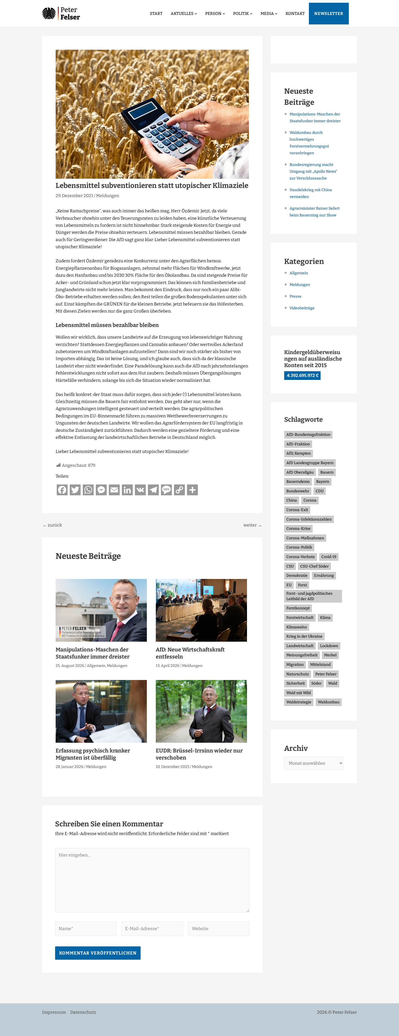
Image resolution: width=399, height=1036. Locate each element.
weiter (252, 525)
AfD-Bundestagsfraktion (308, 434)
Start (156, 13)
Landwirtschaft (300, 646)
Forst (302, 585)
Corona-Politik (299, 547)
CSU (290, 566)
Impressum (54, 1012)
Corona (309, 500)
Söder (316, 683)
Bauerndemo (298, 481)
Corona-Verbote (300, 557)
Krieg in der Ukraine (304, 636)
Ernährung (324, 575)
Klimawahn (296, 627)
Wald (332, 683)
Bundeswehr (297, 491)
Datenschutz (83, 1012)
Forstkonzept (298, 608)
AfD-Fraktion (298, 444)
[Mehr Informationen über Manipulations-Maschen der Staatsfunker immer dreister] (101, 610)
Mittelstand (320, 664)
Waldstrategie (298, 702)
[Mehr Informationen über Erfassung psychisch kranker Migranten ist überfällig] (101, 711)
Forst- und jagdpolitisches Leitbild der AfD (309, 596)
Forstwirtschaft (300, 617)
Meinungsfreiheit (302, 655)
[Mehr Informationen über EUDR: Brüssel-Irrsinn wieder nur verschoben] (201, 711)
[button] (195, 13)
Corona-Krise (298, 528)
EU (289, 585)
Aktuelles (182, 13)
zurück (52, 525)
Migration (295, 664)
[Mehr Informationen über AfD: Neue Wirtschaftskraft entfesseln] (201, 610)
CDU (320, 491)
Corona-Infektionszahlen (309, 519)
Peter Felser (326, 674)
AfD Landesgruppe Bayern (310, 463)
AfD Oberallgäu (300, 472)
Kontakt (295, 13)
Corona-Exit (297, 510)
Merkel (330, 655)
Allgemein (96, 665)
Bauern (327, 472)
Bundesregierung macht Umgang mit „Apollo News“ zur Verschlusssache (313, 171)
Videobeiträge (302, 308)
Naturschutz (297, 674)
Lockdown (329, 646)
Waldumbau (329, 702)
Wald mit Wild (298, 693)
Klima (325, 617)
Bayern (322, 481)
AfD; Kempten (298, 453)
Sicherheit (295, 683)
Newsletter (328, 13)
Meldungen (107, 195)
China (291, 500)
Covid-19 (328, 557)
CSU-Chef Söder (314, 566)
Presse (296, 296)
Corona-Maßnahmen (305, 538)
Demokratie (297, 575)
